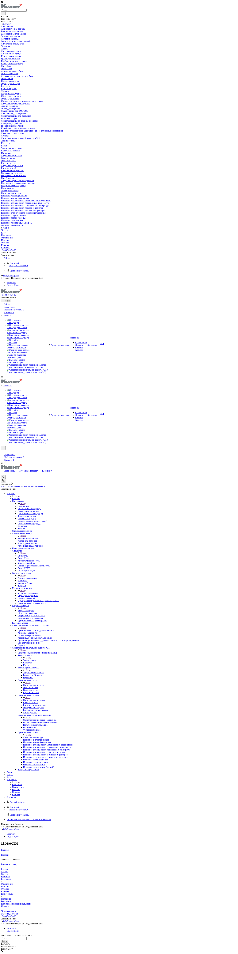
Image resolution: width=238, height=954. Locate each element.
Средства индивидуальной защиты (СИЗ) (37, 653)
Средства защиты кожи (34, 700)
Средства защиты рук (33, 737)
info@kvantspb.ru (11, 275)
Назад (17, 496)
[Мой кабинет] (2, 451)
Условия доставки (9, 914)
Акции (4, 871)
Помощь (5, 906)
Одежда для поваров (27, 578)
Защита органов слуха (33, 672)
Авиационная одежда (28, 538)
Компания (17, 784)
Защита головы (30, 660)
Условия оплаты (8, 911)
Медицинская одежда (28, 593)
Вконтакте (11, 282)
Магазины (6, 899)
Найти (4, 941)
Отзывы (5, 889)
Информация (7, 894)
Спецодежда (23, 506)
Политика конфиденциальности (16, 904)
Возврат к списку (9, 864)
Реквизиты (6, 901)
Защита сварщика (26, 610)
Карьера (5, 891)
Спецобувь (23, 556)
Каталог (16, 498)
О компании (7, 884)
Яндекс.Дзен (13, 285)
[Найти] (3, 13)
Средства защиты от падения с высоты (36, 630)
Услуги (4, 874)
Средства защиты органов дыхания (39, 720)
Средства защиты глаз (33, 685)
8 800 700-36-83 (9, 250)
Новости (5, 886)
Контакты (5, 876)
